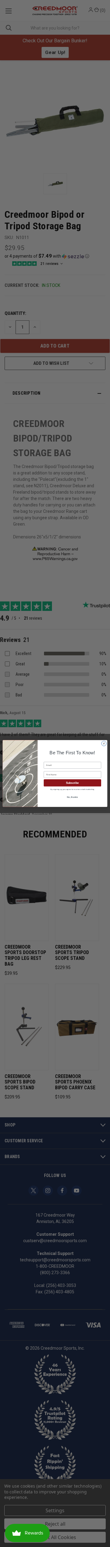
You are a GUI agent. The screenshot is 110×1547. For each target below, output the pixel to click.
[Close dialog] (103, 743)
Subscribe (72, 782)
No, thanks (72, 797)
